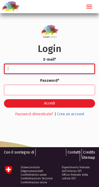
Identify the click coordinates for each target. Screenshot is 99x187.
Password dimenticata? (34, 114)
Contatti (74, 152)
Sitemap (88, 157)
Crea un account (70, 114)
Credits (89, 152)
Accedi (49, 103)
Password (49, 80)
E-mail (49, 59)
